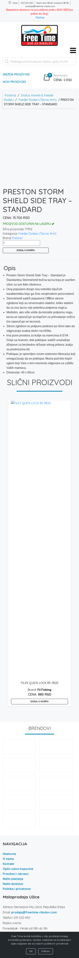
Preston (17, 238)
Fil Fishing (44, 690)
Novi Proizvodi (14, 82)
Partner (40, 17)
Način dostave (13, 884)
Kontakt (8, 864)
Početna (10, 95)
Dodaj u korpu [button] (39, 701)
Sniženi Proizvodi (16, 74)
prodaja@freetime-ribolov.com (34, 912)
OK (31, 951)
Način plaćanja (13, 879)
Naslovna (9, 854)
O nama (8, 859)
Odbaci (45, 951)
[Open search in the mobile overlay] (39, 63)
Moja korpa (60, 75)
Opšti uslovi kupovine (18, 869)
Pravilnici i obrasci (16, 874)
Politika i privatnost (17, 889)
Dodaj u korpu (26, 250)
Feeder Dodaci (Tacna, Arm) (38, 100)
